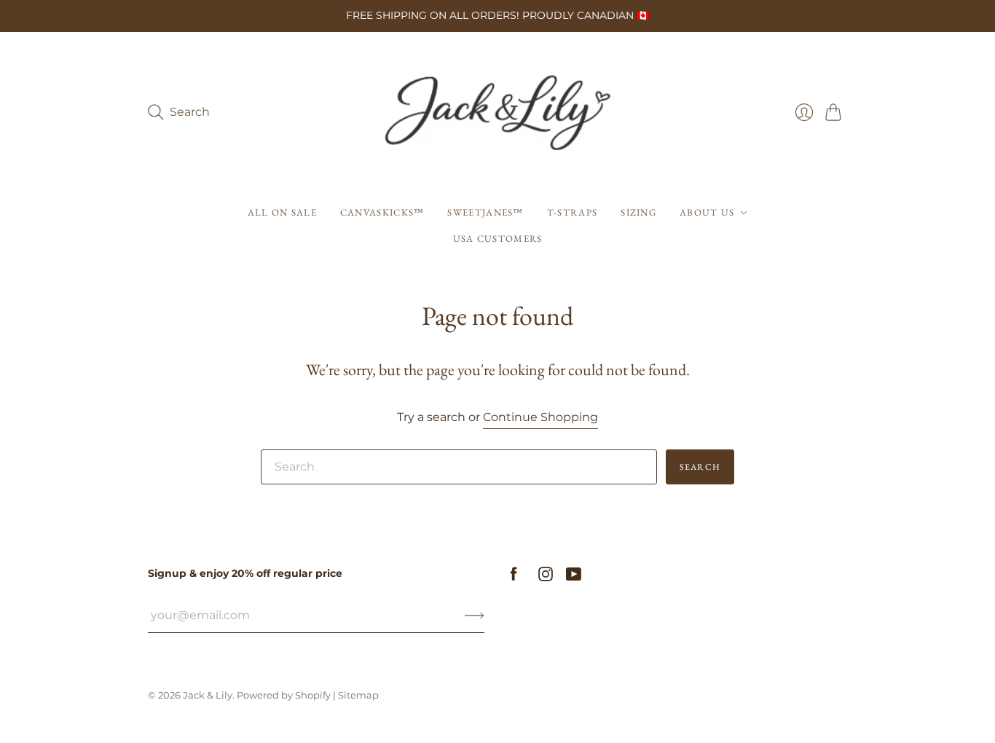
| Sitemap (356, 695)
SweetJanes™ (485, 212)
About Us (707, 212)
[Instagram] (545, 577)
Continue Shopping (540, 417)
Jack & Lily (207, 695)
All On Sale (282, 212)
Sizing (638, 212)
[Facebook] (514, 577)
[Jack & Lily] (497, 112)
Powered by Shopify (284, 695)
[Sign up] (474, 615)
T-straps (572, 212)
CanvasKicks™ (382, 212)
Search (700, 467)
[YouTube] (573, 577)
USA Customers (498, 238)
